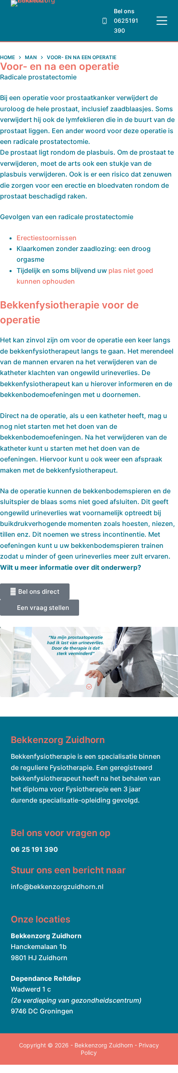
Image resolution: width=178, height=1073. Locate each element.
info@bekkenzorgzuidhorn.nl (57, 886)
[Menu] (161, 20)
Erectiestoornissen (47, 238)
